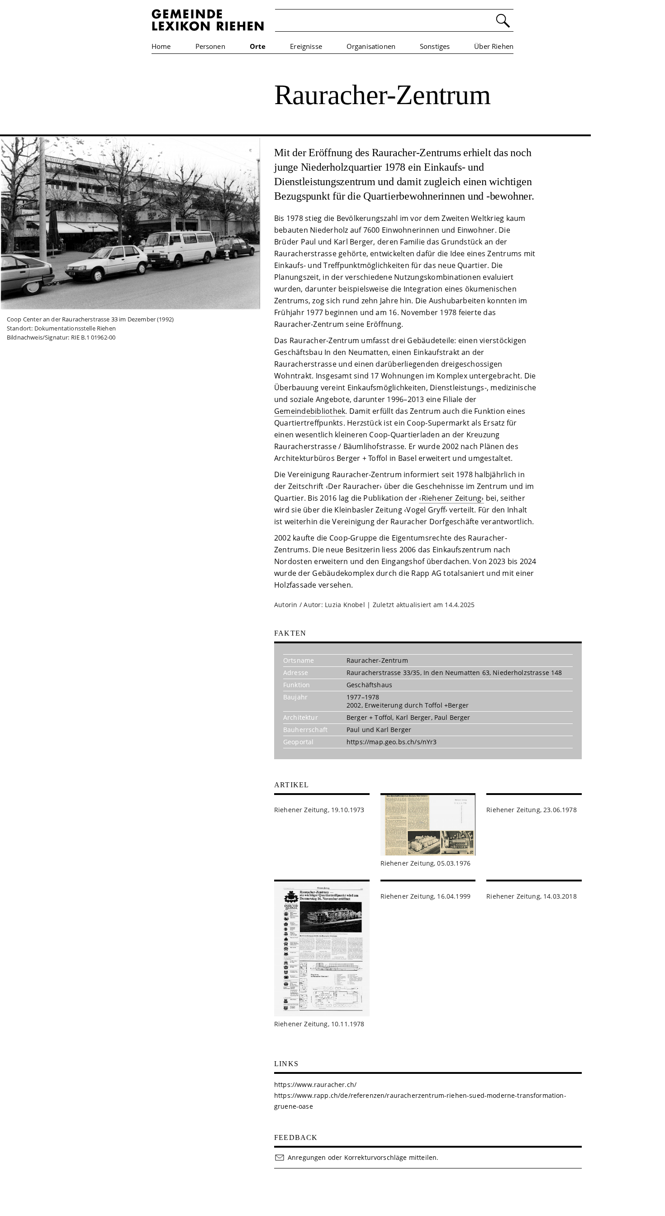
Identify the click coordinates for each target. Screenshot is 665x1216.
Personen (210, 46)
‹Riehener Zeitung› (451, 498)
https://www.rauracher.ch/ (315, 1084)
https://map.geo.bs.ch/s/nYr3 (392, 741)
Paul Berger (452, 717)
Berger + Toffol (369, 717)
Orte (258, 46)
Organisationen (371, 46)
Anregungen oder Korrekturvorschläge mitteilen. (363, 1157)
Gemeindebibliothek (309, 411)
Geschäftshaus (369, 684)
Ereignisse (306, 46)
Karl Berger (413, 717)
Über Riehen (493, 46)
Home (161, 46)
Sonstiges (435, 46)
